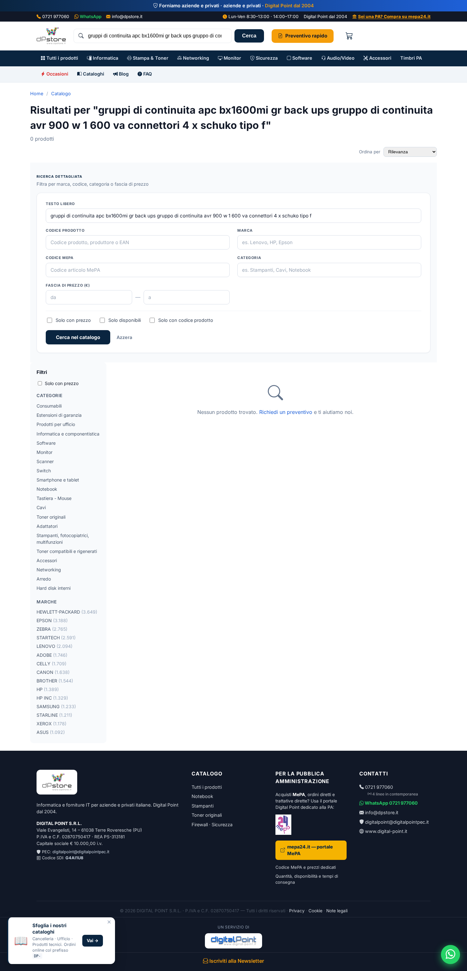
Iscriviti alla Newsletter (236, 961)
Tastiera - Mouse (54, 498)
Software (301, 58)
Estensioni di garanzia (59, 415)
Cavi (41, 507)
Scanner (45, 461)
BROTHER (55, 680)
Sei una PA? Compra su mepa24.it (394, 16)
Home (36, 93)
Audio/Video (340, 58)
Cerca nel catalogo (78, 337)
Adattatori (47, 526)
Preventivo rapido (306, 36)
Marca (245, 230)
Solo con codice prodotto (185, 320)
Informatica (104, 58)
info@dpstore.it (127, 16)
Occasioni (56, 73)
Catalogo (61, 93)
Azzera (124, 337)
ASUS (51, 732)
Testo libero (60, 204)
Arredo (44, 579)
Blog (123, 73)
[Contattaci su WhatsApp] (450, 954)
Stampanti (202, 805)
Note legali (337, 910)
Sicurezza (266, 58)
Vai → (92, 940)
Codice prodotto (65, 230)
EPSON (52, 620)
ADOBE (52, 655)
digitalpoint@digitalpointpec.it (80, 851)
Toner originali (51, 517)
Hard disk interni (54, 588)
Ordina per (370, 151)
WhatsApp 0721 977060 (391, 803)
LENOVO (54, 646)
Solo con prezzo (73, 320)
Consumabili (49, 406)
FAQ (147, 73)
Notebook (47, 489)
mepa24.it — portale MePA (310, 850)
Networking (195, 58)
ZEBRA (52, 629)
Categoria (249, 258)
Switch (44, 470)
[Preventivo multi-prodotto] (349, 36)
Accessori (379, 58)
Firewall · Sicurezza (212, 824)
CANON (53, 672)
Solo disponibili (124, 320)
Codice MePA (59, 258)
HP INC (52, 698)
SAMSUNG (56, 706)
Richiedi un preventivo (285, 412)
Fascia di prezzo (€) (68, 285)
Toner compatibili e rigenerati (67, 551)
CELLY (51, 663)
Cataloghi (93, 73)
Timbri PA (411, 58)
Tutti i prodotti (61, 58)
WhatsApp (90, 16)
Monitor (231, 58)
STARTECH (56, 637)
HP (48, 689)
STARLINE (54, 715)
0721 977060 (55, 16)
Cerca (249, 35)
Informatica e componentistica (68, 433)
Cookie (315, 910)
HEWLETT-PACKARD (67, 612)
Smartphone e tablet (58, 479)
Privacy (297, 910)
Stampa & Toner (150, 58)
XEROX (51, 723)
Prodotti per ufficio (56, 424)
